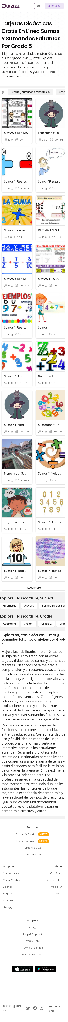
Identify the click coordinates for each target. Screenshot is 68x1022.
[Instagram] (41, 1008)
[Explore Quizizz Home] (11, 6)
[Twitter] (28, 1008)
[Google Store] (45, 969)
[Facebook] (35, 1008)
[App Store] (22, 969)
